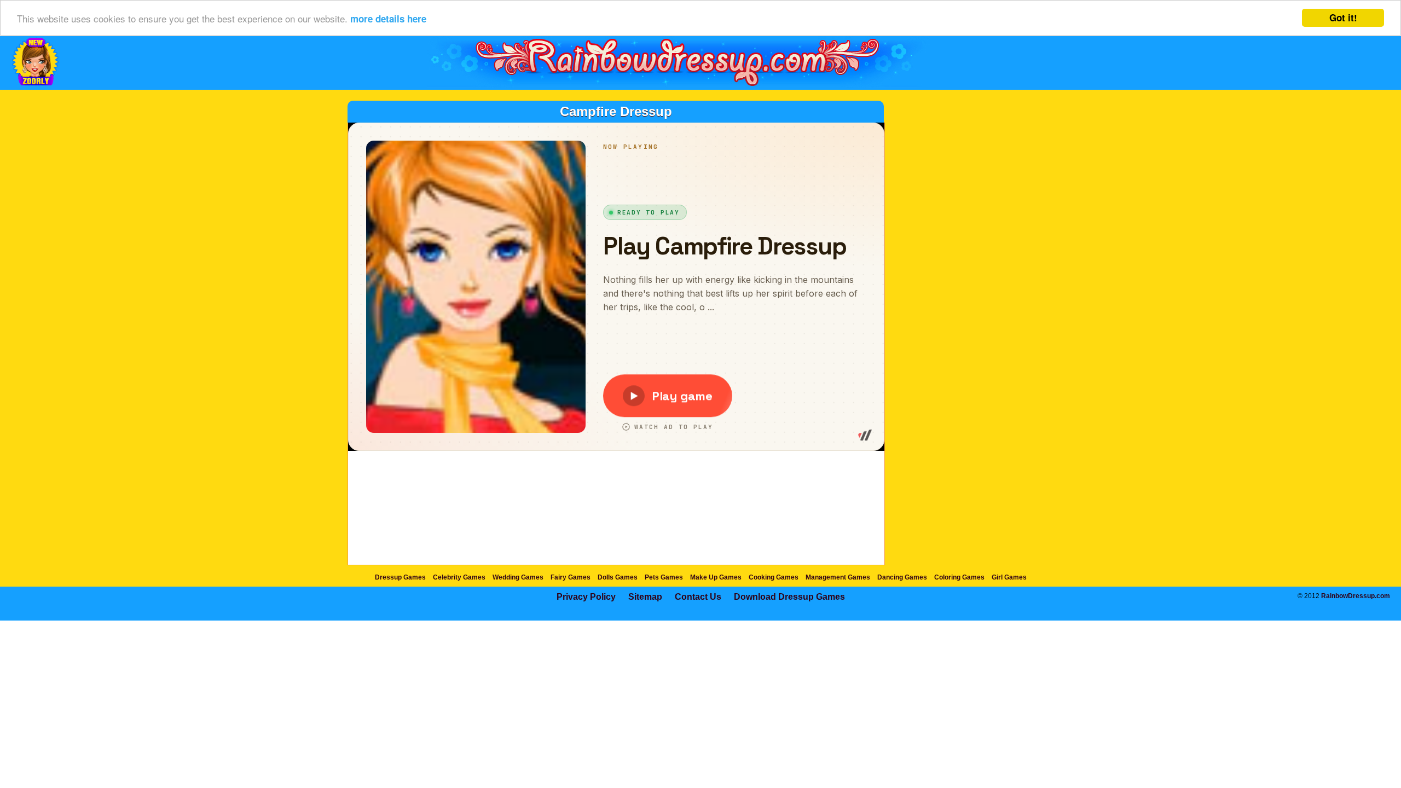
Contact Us (698, 596)
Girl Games (1009, 577)
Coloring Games (959, 577)
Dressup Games (400, 577)
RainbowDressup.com (1355, 596)
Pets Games (664, 577)
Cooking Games (773, 577)
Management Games (838, 577)
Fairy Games (570, 577)
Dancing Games (902, 577)
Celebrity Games (459, 577)
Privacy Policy (586, 596)
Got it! (1343, 17)
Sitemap (645, 596)
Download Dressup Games (789, 596)
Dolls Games (618, 577)
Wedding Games (518, 577)
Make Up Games (716, 577)
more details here (388, 18)
